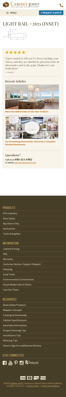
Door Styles (9, 218)
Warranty (8, 259)
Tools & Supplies (11, 233)
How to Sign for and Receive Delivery (22, 345)
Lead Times (9, 274)
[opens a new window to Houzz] (32, 363)
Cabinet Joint (16, 383)
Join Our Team (10, 289)
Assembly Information (15, 325)
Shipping (7, 269)
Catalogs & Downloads (15, 315)
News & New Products (14, 304)
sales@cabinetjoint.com (25, 162)
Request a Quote (52, 12)
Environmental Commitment (18, 279)
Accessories (9, 228)
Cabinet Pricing (11, 248)
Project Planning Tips (14, 330)
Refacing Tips (10, 340)
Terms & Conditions (50, 385)
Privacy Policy (33, 385)
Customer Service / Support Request (22, 264)
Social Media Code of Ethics (17, 284)
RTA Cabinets (10, 213)
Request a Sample (12, 310)
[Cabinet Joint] (21, 5)
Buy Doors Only (11, 223)
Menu (13, 12)
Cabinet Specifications (15, 320)
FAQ (5, 253)
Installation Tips (12, 335)
